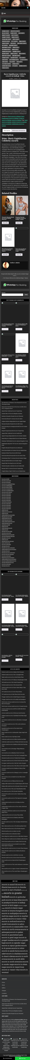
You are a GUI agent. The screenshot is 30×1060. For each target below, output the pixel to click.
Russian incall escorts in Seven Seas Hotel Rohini (13, 857)
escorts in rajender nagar (15, 943)
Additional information (18, 130)
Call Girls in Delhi (6, 525)
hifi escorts (13, 43)
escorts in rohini (17, 948)
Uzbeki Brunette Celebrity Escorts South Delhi (13, 466)
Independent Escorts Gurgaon (9, 549)
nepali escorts (22, 53)
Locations (4, 993)
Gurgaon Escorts (6, 546)
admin (11, 78)
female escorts (22, 41)
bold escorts (21, 33)
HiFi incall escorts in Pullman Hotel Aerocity (12, 781)
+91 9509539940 (8, 1058)
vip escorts (15, 66)
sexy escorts (22, 57)
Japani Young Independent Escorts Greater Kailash (14, 436)
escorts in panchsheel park (12, 935)
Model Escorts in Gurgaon (8, 557)
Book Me (5, 223)
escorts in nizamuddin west (17, 927)
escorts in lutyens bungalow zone (15, 911)
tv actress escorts (6, 64)
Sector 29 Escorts (6, 542)
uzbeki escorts (15, 64)
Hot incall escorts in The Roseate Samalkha (12, 791)
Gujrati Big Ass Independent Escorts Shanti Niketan (14, 438)
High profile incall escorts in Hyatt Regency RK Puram (15, 783)
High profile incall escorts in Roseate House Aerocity (14, 786)
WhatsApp (23, 1058)
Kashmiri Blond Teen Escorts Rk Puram (11, 453)
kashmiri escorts (16, 51)
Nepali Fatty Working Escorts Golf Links (11, 463)
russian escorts (14, 57)
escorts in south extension (12, 962)
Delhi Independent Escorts (8, 521)
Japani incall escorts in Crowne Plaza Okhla (12, 815)
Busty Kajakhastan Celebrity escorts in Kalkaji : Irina (15, 75)
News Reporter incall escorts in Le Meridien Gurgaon (15, 836)
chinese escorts (15, 37)
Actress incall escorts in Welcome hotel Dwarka (13, 713)
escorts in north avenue (11, 929)
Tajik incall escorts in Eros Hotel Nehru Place (13, 677)
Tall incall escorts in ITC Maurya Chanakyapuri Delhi (14, 679)
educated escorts (6, 41)
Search (3, 292)
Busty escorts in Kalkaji (14, 116)
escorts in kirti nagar (10, 905)
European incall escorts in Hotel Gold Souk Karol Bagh (15, 760)
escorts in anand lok (10, 884)
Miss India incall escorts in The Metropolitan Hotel (14, 826)
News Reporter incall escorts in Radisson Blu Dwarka (15, 839)
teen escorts (19, 62)
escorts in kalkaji (6, 124)
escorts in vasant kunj (15, 967)
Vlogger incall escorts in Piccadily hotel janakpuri (14, 699)
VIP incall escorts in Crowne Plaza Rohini (12, 691)
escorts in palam (16, 932)
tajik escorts (5, 62)
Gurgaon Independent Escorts (9, 561)
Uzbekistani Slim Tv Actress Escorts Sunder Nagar (14, 458)
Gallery (3, 988)
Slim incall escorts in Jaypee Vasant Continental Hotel (15, 868)
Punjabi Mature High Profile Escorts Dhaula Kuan (13, 471)
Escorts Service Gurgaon (8, 554)
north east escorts (6, 55)
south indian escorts (14, 59)
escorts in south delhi (16, 959)
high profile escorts (21, 43)
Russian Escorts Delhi (7, 516)
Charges (4, 990)
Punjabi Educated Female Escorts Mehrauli (12, 447)
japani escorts (15, 49)
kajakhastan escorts (6, 51)
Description (7, 130)
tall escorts (12, 62)
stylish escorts (23, 59)
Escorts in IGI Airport (7, 492)
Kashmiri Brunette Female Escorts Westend (12, 416)
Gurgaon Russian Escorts (8, 562)
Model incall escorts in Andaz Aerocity (11, 831)
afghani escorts (5, 31)
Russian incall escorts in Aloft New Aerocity (12, 855)
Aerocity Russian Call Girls (8, 536)
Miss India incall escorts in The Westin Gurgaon (13, 828)
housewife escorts (13, 45)
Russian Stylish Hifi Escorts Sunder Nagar (12, 460)
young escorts (5, 68)
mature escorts (5, 53)
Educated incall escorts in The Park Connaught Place (14, 755)
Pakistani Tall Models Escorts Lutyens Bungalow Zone (15, 441)
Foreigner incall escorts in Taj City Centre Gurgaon (14, 763)
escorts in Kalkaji (17, 120)
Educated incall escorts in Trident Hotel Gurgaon (13, 758)
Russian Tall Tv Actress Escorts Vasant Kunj (12, 468)
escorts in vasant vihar (11, 970)
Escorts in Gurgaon (6, 493)
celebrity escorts (6, 37)
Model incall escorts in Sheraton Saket (11, 833)
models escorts (14, 53)
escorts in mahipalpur (10, 913)
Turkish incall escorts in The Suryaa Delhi (12, 685)
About (3, 985)
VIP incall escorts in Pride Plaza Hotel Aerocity (13, 694)
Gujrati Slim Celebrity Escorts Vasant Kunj (12, 411)
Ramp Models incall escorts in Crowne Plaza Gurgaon (15, 848)
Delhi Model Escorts (7, 518)
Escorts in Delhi (5, 479)
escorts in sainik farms (11, 951)
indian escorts (16, 47)
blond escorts (14, 33)
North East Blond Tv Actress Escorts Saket (12, 418)
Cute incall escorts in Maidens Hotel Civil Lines (13, 753)
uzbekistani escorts (6, 66)
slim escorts (5, 59)
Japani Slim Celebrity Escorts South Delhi (12, 433)
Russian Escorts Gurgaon (8, 541)
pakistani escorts (16, 55)
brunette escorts (6, 35)
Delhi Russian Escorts (7, 520)
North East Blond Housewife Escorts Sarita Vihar (13, 455)
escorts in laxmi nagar (14, 908)
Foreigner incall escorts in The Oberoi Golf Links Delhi (15, 765)
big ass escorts (5, 33)
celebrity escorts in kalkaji (19, 122)
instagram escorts (6, 49)
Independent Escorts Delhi (8, 515)
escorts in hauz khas (14, 900)
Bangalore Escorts (6, 538)
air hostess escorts (15, 31)
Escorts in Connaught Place (8, 484)
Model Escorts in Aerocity (8, 534)
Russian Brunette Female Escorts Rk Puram (12, 424)
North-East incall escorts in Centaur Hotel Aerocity (14, 841)
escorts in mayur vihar (17, 919)
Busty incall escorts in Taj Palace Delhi (11, 736)
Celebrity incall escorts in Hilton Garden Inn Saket (14, 739)
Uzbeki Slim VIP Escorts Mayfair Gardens (12, 413)
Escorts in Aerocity (6, 480)
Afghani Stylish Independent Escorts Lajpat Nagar (14, 421)
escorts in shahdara (14, 954)
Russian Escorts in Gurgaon (8, 552)
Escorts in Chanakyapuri (8, 490)
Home (3, 982)
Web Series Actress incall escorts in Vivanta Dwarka (14, 706)
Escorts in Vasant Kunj (7, 489)
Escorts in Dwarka (6, 482)
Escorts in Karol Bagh (7, 487)
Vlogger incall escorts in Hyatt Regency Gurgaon (13, 697)
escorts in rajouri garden (11, 945)
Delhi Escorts (5, 510)
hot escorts (5, 45)
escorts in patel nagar (10, 937)
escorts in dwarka (19, 887)
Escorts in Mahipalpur (7, 485)
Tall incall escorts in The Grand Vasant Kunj (12, 682)
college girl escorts (6, 39)
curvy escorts (16, 39)
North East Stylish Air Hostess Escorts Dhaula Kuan (14, 450)
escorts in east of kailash (11, 890)
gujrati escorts (5, 43)
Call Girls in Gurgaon (7, 502)
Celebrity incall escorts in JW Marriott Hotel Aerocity (15, 742)
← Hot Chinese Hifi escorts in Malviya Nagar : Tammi (15, 278)
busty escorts (15, 35)
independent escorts (6, 47)
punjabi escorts (5, 57)
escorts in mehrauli (9, 921)
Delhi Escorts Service (7, 511)
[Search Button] (27, 7)
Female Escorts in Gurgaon (8, 547)
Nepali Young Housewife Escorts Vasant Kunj (13, 430)
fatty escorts (14, 41)
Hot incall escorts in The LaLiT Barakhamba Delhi (14, 788)
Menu (4, 8)
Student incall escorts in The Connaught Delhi (12, 674)
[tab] (7, 130)
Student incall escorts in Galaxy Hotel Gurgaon (13, 672)
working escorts (23, 66)
